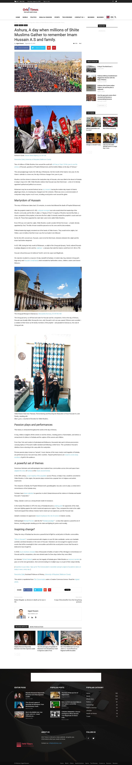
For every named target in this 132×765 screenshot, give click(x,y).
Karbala (29, 471)
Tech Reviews (67, 17)
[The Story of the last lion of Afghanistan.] (55, 695)
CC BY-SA (42, 155)
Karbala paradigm (48, 521)
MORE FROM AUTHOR (36, 627)
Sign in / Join (46, 1)
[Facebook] (113, 1)
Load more (101, 105)
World (25, 17)
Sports (57, 17)
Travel (88, 716)
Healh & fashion (45, 17)
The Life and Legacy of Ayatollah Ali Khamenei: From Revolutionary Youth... (35, 704)
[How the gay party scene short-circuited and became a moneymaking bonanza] (91, 97)
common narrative (74, 559)
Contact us (79, 17)
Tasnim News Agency (31, 155)
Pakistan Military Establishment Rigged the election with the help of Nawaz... (107, 77)
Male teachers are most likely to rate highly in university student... (71, 704)
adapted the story (19, 471)
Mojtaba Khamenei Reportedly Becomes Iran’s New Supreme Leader (35, 694)
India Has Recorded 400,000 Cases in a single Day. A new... (110, 146)
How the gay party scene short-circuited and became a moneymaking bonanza (107, 97)
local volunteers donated (27, 552)
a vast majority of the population (37, 476)
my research (47, 189)
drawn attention (28, 493)
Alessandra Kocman (44, 314)
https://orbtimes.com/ (33, 613)
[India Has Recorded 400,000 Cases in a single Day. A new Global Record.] (110, 138)
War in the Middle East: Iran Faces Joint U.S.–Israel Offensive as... (34, 714)
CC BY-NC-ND (57, 314)
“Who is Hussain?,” (20, 539)
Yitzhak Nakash (27, 559)
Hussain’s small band (31, 260)
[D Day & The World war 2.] (91, 69)
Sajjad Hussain (20, 43)
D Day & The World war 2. (105, 66)
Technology (90, 705)
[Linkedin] (32, 617)
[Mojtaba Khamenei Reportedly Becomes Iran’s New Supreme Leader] (24, 638)
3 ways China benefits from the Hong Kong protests (68, 601)
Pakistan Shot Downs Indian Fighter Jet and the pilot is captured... (106, 87)
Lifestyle (89, 710)
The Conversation (39, 579)
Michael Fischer (29, 521)
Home (18, 17)
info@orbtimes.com (55, 743)
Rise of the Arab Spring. (109, 128)
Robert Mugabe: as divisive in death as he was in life (30, 601)
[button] (115, 17)
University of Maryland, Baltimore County (38, 159)
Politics (33, 17)
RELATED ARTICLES (21, 627)
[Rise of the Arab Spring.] (110, 122)
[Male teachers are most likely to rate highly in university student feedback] (55, 704)
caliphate (39, 248)
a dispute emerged (43, 210)
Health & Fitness (91, 713)
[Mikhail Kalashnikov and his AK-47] (93, 122)
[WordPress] (36, 617)
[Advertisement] (82, 9)
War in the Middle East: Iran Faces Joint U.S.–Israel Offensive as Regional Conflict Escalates (70, 648)
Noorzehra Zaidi (19, 159)
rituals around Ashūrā (43, 471)
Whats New (90, 699)
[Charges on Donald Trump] (93, 138)
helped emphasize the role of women (47, 516)
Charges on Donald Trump (93, 144)
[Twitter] (116, 1)
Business (91, 17)
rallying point (58, 506)
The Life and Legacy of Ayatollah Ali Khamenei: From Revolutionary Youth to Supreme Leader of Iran (47, 648)
